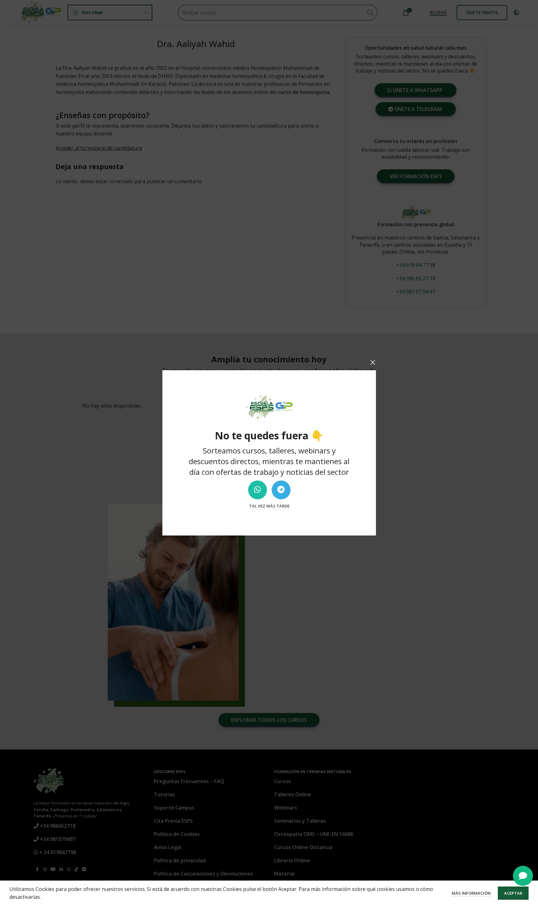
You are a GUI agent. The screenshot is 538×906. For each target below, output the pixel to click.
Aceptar (513, 893)
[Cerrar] (373, 362)
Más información (472, 893)
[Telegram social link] (280, 489)
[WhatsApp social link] (257, 489)
